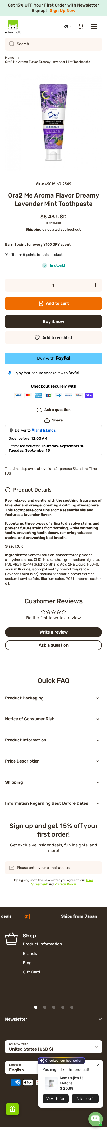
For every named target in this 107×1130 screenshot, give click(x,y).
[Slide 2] (44, 1007)
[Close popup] (98, 1065)
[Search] (9, 44)
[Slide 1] (35, 1007)
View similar (55, 1099)
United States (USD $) (31, 1049)
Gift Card (31, 971)
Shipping (33, 229)
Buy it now (53, 321)
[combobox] (53, 44)
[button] (68, 26)
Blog (27, 962)
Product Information (42, 944)
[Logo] (13, 27)
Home (9, 57)
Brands (30, 953)
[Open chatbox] (95, 1119)
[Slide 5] (71, 1007)
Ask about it (85, 1099)
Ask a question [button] (54, 645)
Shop (29, 935)
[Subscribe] (95, 867)
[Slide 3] (53, 1007)
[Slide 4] (62, 1007)
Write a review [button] (53, 632)
